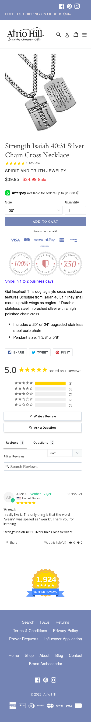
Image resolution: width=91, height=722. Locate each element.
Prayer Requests (23, 638)
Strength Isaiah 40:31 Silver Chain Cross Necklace (38, 532)
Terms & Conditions (30, 630)
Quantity (72, 202)
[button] (72, 543)
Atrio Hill (49, 694)
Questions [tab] (40, 442)
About (44, 655)
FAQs (45, 622)
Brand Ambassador (45, 663)
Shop (29, 655)
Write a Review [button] (45, 416)
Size (8, 202)
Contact (75, 655)
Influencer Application (63, 638)
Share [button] (13, 543)
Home (14, 655)
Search (28, 622)
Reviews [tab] (12, 442)
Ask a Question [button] (45, 427)
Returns (62, 622)
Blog (59, 655)
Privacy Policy (65, 630)
